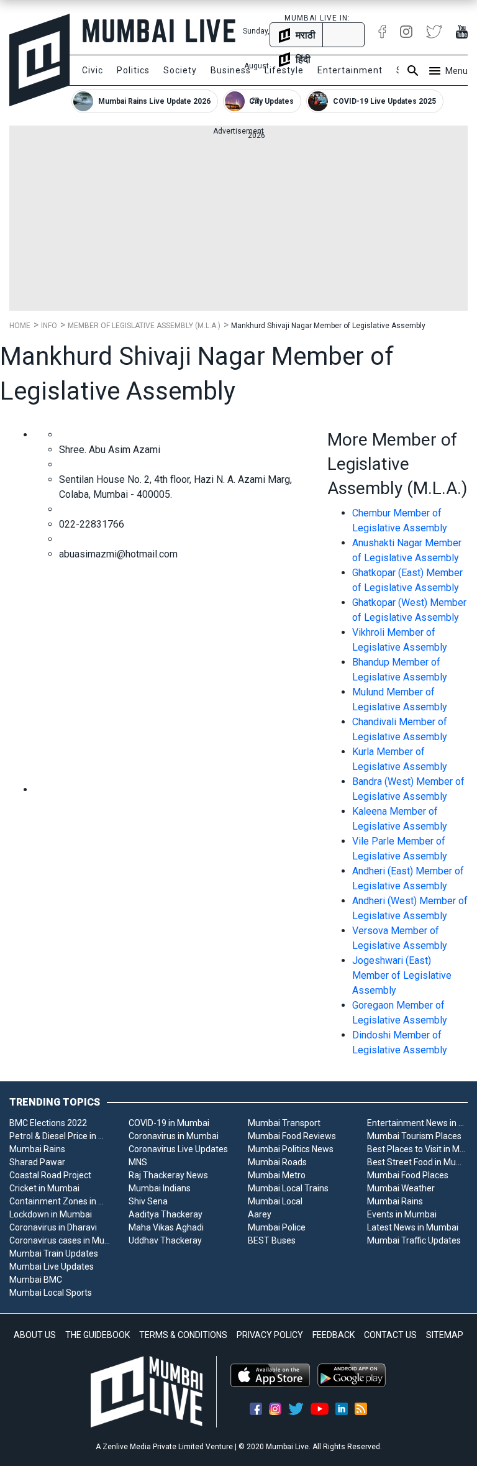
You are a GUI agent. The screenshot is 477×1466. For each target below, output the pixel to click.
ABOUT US (35, 1335)
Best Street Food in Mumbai (417, 1162)
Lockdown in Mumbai (50, 1214)
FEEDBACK (333, 1335)
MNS (138, 1162)
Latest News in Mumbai (412, 1227)
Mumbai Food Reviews (292, 1136)
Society (180, 70)
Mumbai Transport (284, 1123)
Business (231, 70)
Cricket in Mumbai (44, 1188)
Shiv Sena (148, 1201)
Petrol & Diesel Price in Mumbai (59, 1136)
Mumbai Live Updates (51, 1266)
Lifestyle (284, 70)
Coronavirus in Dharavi (53, 1227)
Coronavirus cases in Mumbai (59, 1240)
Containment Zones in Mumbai (59, 1201)
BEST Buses (272, 1240)
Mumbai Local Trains (288, 1188)
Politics (133, 70)
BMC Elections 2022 (48, 1123)
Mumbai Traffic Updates (414, 1240)
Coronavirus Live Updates (178, 1149)
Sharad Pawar (37, 1162)
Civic (92, 70)
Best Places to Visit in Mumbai (417, 1149)
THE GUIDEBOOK (97, 1335)
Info (49, 325)
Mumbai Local (275, 1201)
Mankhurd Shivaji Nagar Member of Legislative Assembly (328, 325)
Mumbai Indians (160, 1188)
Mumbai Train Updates (53, 1253)
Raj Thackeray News (168, 1175)
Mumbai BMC (35, 1280)
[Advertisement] (238, 224)
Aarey (259, 1214)
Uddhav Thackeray (165, 1240)
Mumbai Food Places (407, 1175)
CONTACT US (390, 1335)
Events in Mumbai (402, 1214)
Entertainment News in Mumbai (417, 1123)
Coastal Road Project (50, 1175)
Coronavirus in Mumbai (174, 1136)
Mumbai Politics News (291, 1149)
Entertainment (350, 70)
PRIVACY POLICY (270, 1335)
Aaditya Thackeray (165, 1214)
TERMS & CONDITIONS (183, 1335)
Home (19, 325)
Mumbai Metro (277, 1175)
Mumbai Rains (37, 1149)
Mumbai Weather (401, 1188)
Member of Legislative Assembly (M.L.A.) (144, 325)
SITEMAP (444, 1335)
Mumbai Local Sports (50, 1293)
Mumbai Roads (277, 1162)
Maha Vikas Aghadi (166, 1227)
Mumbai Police (277, 1227)
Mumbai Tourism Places (414, 1136)
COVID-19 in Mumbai (169, 1123)
